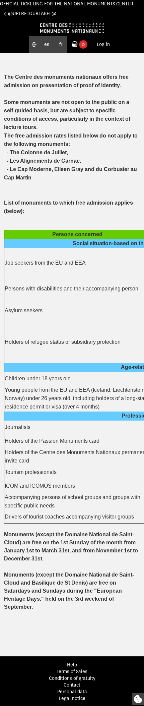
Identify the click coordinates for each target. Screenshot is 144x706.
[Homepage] (72, 28)
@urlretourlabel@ (32, 13)
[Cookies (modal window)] (138, 699)
